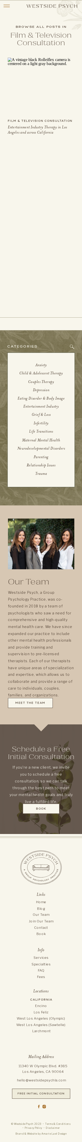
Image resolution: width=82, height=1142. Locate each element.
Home (41, 902)
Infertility (41, 423)
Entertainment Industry (41, 406)
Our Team (41, 915)
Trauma (41, 473)
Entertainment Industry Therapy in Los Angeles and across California (37, 130)
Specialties (41, 964)
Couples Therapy (41, 381)
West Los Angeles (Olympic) (41, 1018)
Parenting (41, 456)
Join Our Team (41, 921)
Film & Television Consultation (40, 120)
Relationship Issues (41, 465)
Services (41, 958)
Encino (41, 1006)
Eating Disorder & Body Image (41, 398)
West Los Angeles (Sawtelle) (41, 1025)
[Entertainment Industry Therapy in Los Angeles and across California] (41, 86)
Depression (41, 390)
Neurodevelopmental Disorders (41, 448)
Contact (41, 927)
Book (41, 934)
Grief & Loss (41, 414)
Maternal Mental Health (41, 440)
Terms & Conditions (57, 1123)
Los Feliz (41, 1012)
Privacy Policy (33, 1127)
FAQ (41, 970)
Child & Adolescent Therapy (41, 373)
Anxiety (41, 365)
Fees (41, 977)
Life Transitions (41, 431)
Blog (41, 908)
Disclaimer (53, 1127)
